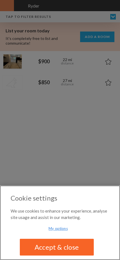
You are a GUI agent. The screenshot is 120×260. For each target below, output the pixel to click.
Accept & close (57, 247)
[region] (60, 223)
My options (58, 228)
